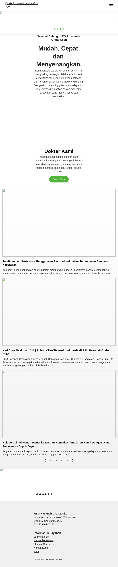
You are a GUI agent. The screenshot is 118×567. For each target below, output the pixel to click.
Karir (36, 551)
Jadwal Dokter (41, 536)
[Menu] (111, 5)
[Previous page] (45, 461)
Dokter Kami (59, 179)
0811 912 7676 (44, 493)
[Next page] (73, 461)
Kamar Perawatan (43, 540)
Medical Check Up (44, 544)
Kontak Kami (41, 547)
